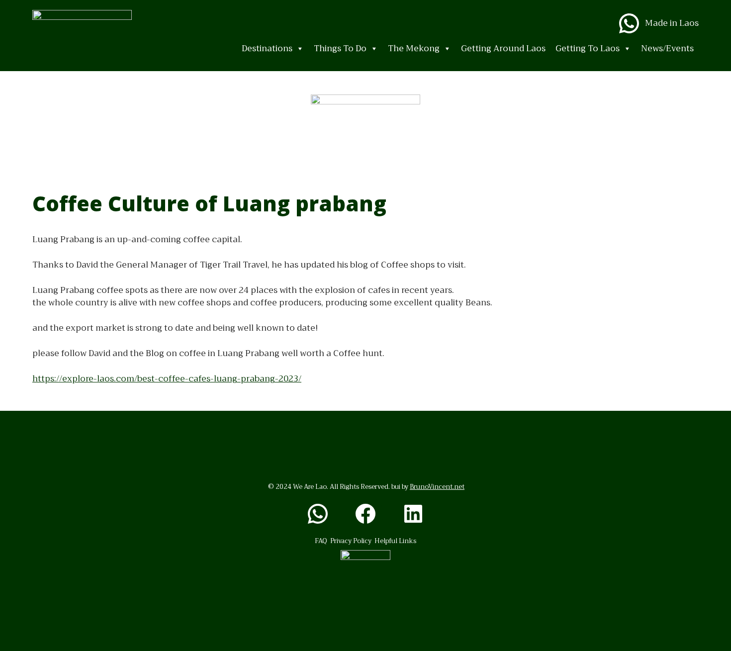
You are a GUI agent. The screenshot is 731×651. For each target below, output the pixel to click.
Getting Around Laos (503, 48)
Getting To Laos (587, 48)
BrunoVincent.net (437, 486)
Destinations (267, 48)
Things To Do (340, 48)
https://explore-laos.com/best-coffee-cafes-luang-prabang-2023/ (166, 379)
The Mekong (414, 48)
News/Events (667, 48)
